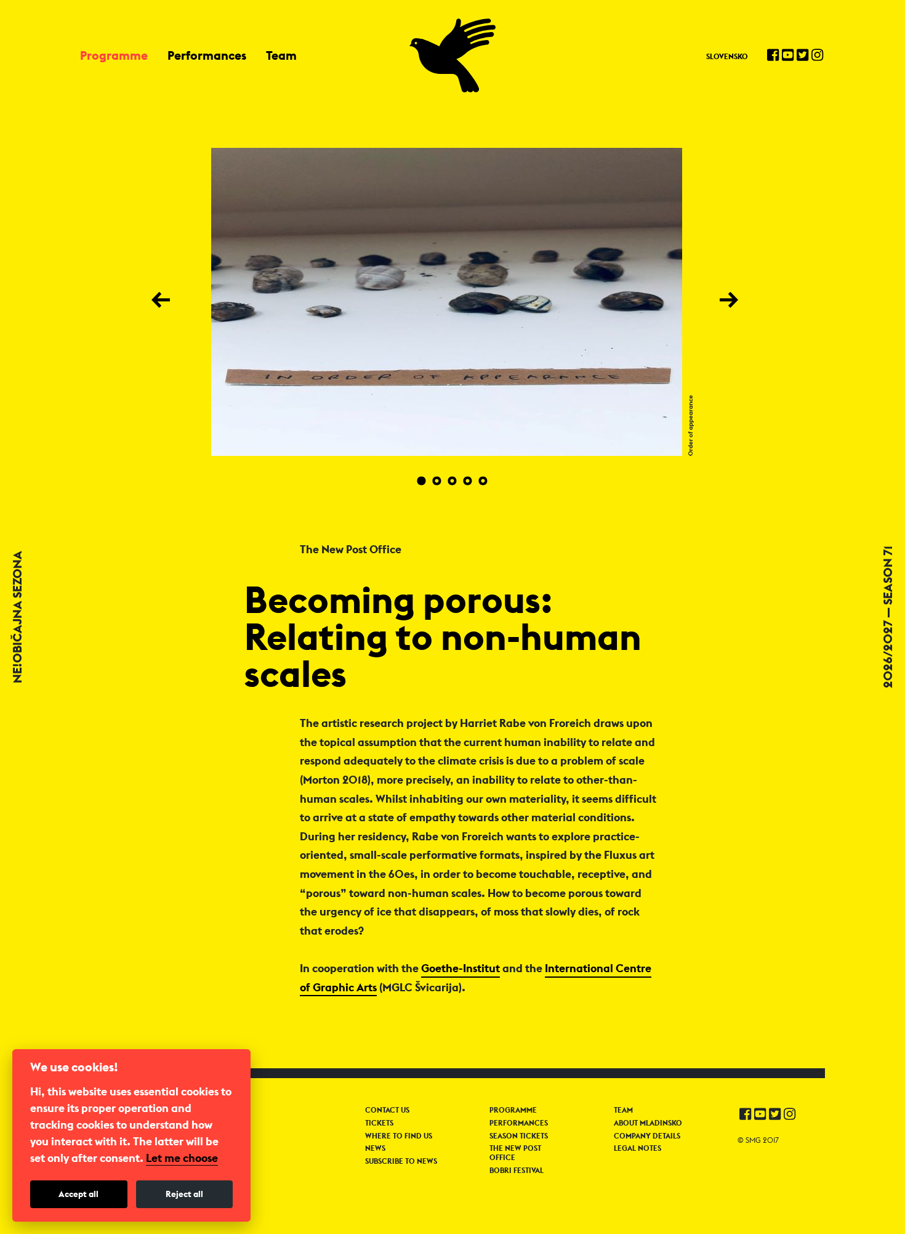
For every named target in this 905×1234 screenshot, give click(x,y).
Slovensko (727, 56)
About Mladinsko (648, 1123)
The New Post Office (515, 1152)
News (375, 1148)
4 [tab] (467, 481)
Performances (206, 55)
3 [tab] (452, 481)
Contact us (387, 1110)
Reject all (184, 1193)
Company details (647, 1136)
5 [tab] (483, 481)
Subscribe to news (401, 1161)
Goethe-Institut (460, 968)
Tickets (379, 1123)
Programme (114, 55)
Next (730, 299)
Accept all (78, 1193)
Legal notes (637, 1148)
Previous (162, 299)
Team (281, 55)
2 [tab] (437, 481)
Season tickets (518, 1136)
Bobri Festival (516, 1170)
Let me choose (182, 1158)
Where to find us (398, 1136)
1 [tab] (422, 481)
